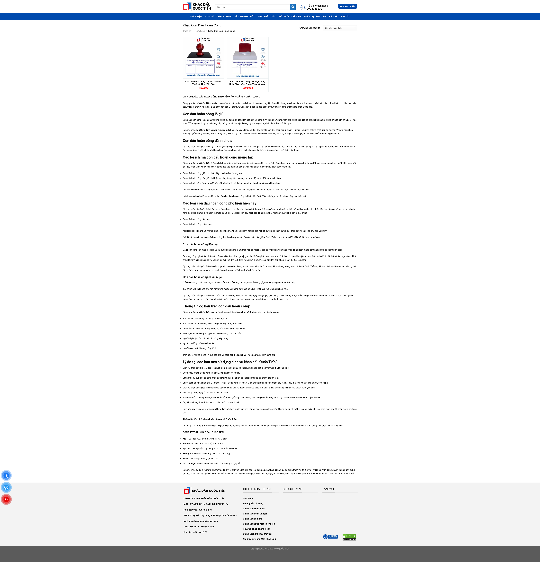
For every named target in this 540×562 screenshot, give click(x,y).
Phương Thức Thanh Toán (256, 529)
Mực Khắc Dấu (266, 16)
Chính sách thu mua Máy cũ (257, 534)
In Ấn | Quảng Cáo (315, 16)
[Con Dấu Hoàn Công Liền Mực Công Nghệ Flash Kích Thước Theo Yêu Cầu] (248, 57)
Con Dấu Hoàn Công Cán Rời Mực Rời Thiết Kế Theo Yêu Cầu (203, 83)
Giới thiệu (196, 16)
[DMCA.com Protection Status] (349, 537)
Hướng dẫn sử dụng (253, 503)
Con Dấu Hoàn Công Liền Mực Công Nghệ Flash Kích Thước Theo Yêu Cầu (247, 83)
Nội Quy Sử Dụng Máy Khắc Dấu (259, 539)
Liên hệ (333, 16)
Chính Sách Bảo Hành (254, 508)
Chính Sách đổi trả (252, 518)
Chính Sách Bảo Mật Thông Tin (259, 523)
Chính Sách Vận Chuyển (255, 513)
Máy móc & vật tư (290, 16)
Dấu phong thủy (244, 16)
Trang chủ (187, 31)
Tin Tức (345, 16)
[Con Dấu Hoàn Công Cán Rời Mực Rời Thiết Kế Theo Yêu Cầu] (203, 57)
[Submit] (293, 7)
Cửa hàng (200, 31)
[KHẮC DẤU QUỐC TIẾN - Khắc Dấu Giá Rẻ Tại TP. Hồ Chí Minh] (197, 6)
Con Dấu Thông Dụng (218, 16)
